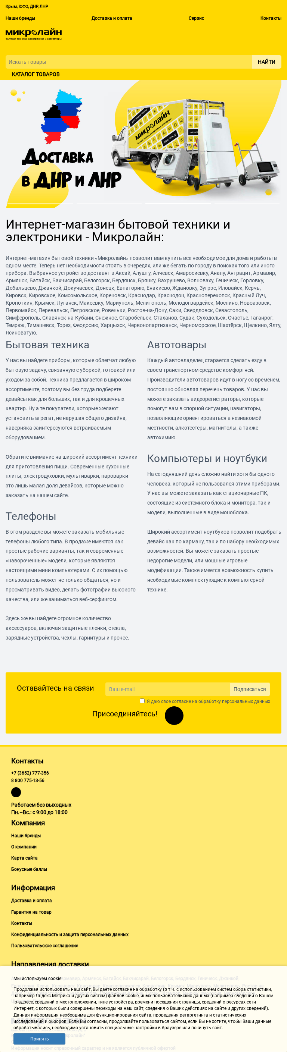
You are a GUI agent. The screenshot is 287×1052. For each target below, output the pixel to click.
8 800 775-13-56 (27, 780)
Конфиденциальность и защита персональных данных (70, 934)
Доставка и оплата (112, 18)
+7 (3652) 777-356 (30, 773)
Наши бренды (20, 18)
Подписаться (250, 689)
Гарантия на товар (31, 912)
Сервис (196, 18)
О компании (24, 847)
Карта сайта (24, 858)
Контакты (270, 18)
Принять (39, 1039)
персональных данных (246, 701)
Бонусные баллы (29, 869)
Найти (266, 62)
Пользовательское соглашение (44, 945)
